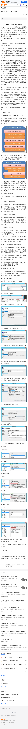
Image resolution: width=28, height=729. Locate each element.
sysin (2, 580)
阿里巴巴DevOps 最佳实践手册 (7, 700)
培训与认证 (14, 715)
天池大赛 (10, 715)
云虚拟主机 (8, 564)
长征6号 (2, 641)
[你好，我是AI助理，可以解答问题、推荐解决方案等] (20, 5)
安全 (23, 564)
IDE (12, 566)
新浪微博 (8, 709)
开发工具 (7, 566)
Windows (13, 564)
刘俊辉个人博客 (4, 649)
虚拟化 (18, 564)
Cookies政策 (12, 720)
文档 (2, 715)
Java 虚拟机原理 (4, 683)
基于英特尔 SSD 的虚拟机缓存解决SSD (9, 695)
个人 (26, 8)
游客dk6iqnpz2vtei (4, 596)
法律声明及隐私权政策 (5, 720)
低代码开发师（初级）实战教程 (7, 697)
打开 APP (24, 1)
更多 (2, 686)
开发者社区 (6, 715)
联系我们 (14, 712)
